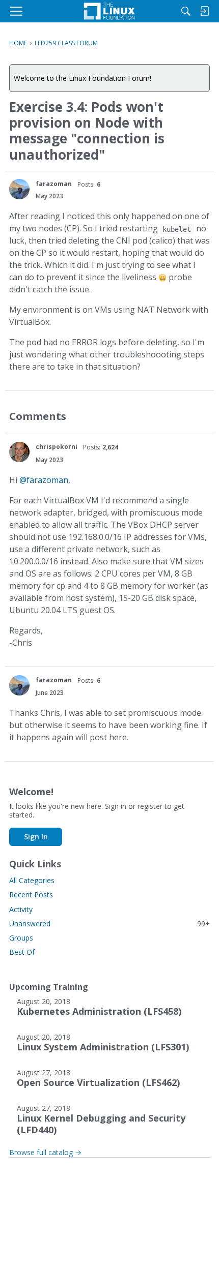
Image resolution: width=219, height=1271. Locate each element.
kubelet (176, 229)
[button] (19, 189)
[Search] (186, 11)
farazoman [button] (54, 183)
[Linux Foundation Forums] (109, 11)
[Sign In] (204, 11)
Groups (21, 938)
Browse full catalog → (45, 1152)
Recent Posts (31, 894)
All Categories (31, 880)
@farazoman (43, 480)
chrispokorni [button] (56, 446)
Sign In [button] (36, 836)
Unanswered (109, 923)
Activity (21, 909)
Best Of (22, 952)
